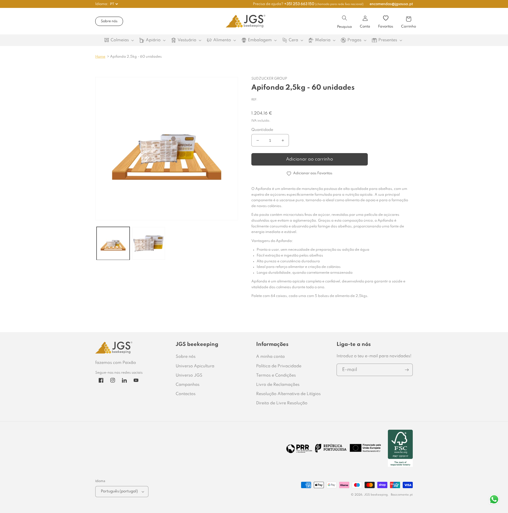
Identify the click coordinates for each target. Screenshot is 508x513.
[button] (344, 18)
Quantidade (262, 130)
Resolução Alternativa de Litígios (288, 394)
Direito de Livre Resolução (281, 403)
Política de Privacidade (278, 366)
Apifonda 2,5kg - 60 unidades (136, 56)
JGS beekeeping (376, 494)
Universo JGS (189, 375)
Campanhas (187, 385)
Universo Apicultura (195, 366)
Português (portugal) (119, 491)
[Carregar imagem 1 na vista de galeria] (113, 243)
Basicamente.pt (402, 494)
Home (100, 56)
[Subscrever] (406, 370)
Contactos (186, 394)
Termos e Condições (276, 375)
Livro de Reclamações (278, 385)
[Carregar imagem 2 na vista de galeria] (148, 243)
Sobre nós (109, 21)
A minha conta (270, 357)
